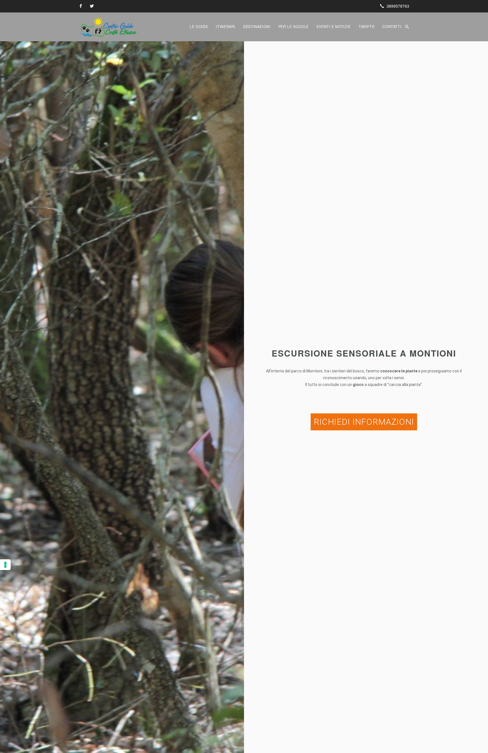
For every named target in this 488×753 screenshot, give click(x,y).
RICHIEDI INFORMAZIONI (364, 422)
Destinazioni (257, 26)
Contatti (391, 26)
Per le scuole (293, 26)
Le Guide (199, 26)
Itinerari (225, 26)
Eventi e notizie (334, 26)
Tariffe (366, 26)
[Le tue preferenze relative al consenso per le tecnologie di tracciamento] (5, 564)
